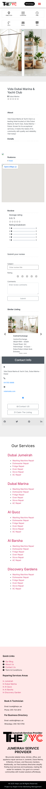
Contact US (23, 406)
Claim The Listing (24, 412)
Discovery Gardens (22, 569)
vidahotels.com (9, 391)
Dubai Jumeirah (20, 455)
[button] (39, 4)
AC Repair (16, 475)
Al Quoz (14, 512)
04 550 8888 (9, 383)
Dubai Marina (18, 484)
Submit (23, 298)
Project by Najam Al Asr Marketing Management (23, 787)
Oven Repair (17, 469)
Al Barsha (15, 541)
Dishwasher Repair (20, 463)
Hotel (11, 161)
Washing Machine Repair (23, 460)
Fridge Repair (18, 466)
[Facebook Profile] (23, 398)
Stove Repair (18, 472)
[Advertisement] (23, 617)
